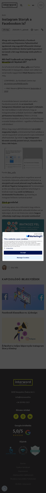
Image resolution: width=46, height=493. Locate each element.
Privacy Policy (9, 248)
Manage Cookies (23, 258)
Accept (23, 253)
